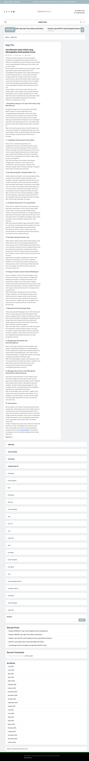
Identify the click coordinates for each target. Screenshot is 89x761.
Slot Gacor (11, 495)
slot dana (10, 552)
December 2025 (12, 692)
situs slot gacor (12, 509)
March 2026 (11, 681)
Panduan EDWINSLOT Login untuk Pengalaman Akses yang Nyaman (28, 631)
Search (9, 617)
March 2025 (11, 724)
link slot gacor (12, 480)
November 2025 (12, 695)
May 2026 (11, 674)
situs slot (11, 538)
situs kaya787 (25, 430)
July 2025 (11, 710)
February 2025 (12, 728)
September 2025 (12, 702)
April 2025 (11, 720)
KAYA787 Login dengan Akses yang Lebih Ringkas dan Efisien (59, 2)
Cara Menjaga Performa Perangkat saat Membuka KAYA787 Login (27, 645)
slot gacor (11, 473)
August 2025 (11, 706)
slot (9, 488)
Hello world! (29, 656)
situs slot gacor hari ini (14, 581)
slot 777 (10, 524)
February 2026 (12, 684)
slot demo (11, 567)
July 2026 (11, 666)
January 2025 (12, 731)
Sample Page (42, 22)
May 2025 (11, 717)
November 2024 (12, 739)
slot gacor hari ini (13, 588)
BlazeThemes (28, 757)
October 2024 (12, 742)
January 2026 (12, 688)
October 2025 (12, 699)
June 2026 (11, 670)
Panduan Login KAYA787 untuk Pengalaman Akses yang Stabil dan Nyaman (62, 28)
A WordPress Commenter (15, 656)
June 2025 (11, 713)
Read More (8, 437)
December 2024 (12, 735)
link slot (10, 502)
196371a (9, 55)
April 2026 (11, 677)
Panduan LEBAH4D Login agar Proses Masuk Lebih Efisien (25, 634)
